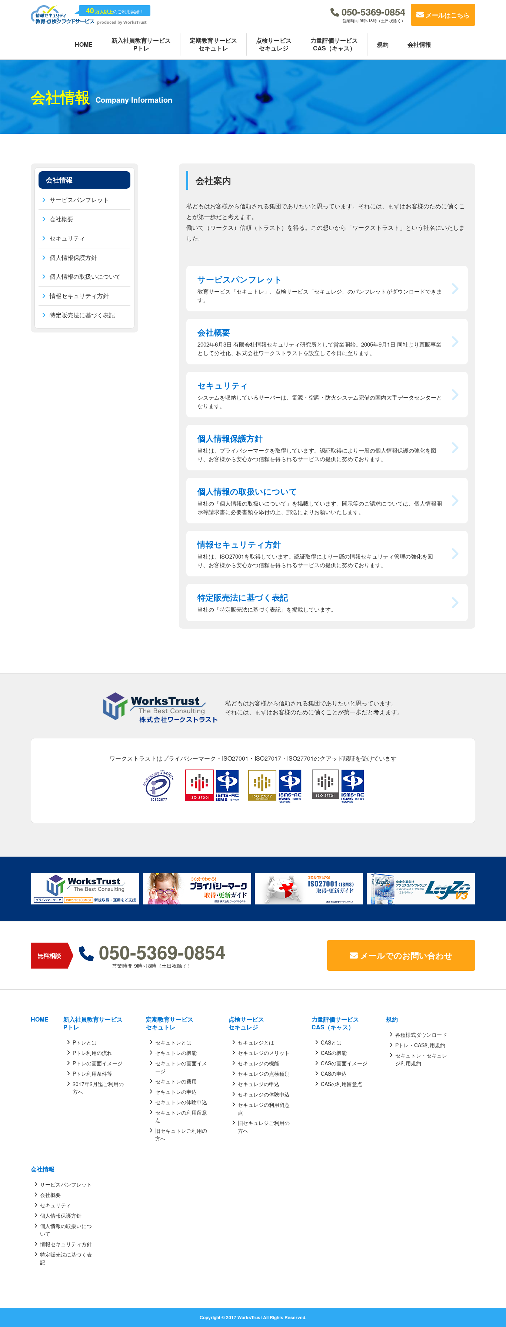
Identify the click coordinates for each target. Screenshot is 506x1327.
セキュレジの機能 (258, 1063)
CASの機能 (334, 1052)
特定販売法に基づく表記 (82, 315)
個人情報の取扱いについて (85, 276)
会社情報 (42, 1169)
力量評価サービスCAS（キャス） (335, 1023)
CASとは (331, 1042)
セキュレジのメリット (264, 1052)
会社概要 (61, 219)
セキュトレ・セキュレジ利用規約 (421, 1059)
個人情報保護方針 (73, 257)
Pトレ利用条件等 (92, 1073)
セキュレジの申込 (258, 1084)
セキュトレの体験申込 (181, 1102)
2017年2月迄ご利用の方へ (98, 1087)
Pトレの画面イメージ (98, 1063)
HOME (40, 1019)
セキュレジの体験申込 (264, 1094)
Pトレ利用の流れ (92, 1052)
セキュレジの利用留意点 (264, 1108)
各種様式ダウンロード (421, 1034)
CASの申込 (334, 1073)
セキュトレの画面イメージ (181, 1067)
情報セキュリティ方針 (79, 295)
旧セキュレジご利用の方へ (264, 1126)
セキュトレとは (173, 1042)
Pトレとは (85, 1042)
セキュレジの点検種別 (264, 1073)
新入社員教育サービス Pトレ (93, 1023)
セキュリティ (67, 238)
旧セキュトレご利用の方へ (181, 1134)
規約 (392, 1019)
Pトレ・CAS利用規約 (420, 1045)
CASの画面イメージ (344, 1063)
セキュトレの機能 (176, 1052)
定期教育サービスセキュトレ (169, 1023)
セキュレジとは (256, 1042)
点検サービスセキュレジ (246, 1023)
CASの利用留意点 (341, 1084)
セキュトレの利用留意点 (181, 1116)
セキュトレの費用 (176, 1081)
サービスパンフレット (79, 199)
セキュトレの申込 (176, 1091)
